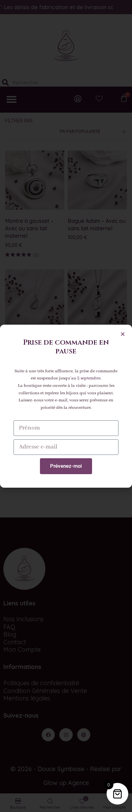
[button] (122, 334)
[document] (66, 406)
